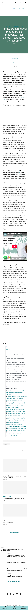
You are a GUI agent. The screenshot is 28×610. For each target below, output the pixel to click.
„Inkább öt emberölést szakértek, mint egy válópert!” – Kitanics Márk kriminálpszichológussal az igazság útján (15, 415)
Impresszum (10, 599)
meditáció (22, 441)
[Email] (6, 386)
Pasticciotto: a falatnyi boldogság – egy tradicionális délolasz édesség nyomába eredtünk (16, 557)
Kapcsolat (19, 599)
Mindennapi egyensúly (17, 26)
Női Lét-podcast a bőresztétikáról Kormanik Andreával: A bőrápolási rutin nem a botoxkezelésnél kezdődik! (16, 433)
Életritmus (8, 26)
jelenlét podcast (8, 441)
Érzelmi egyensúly (7, 496)
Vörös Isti (14, 62)
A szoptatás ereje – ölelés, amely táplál (17, 562)
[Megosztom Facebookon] (13, 67)
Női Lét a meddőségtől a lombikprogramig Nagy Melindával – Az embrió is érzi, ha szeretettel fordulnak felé (16, 424)
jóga (20, 172)
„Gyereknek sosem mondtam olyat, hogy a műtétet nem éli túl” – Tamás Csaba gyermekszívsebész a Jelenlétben (16, 398)
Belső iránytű (6, 474)
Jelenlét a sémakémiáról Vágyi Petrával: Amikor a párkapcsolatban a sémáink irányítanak (16, 392)
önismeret (6, 444)
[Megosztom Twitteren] (15, 67)
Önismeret (13, 474)
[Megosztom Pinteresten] (16, 67)
